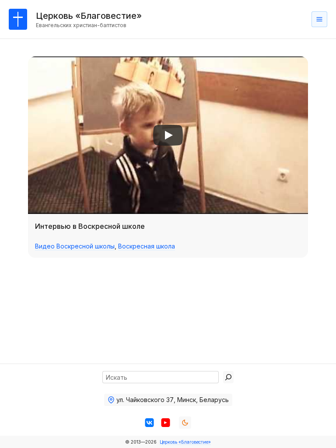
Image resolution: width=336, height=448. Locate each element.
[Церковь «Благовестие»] (18, 19)
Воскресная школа (146, 246)
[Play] (168, 135)
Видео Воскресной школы (75, 246)
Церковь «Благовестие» (185, 441)
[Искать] (228, 377)
